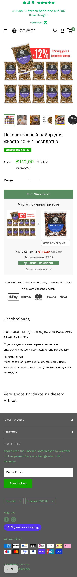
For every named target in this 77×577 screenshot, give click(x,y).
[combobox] (55, 243)
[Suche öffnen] (55, 31)
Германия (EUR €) (37, 501)
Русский (10, 501)
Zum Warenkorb (38, 194)
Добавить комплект (38, 263)
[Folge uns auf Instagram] (13, 519)
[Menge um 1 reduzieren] (20, 180)
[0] (70, 30)
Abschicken (18, 483)
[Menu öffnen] (5, 30)
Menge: (9, 180)
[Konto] (62, 31)
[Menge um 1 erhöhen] (40, 180)
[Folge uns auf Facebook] (6, 519)
